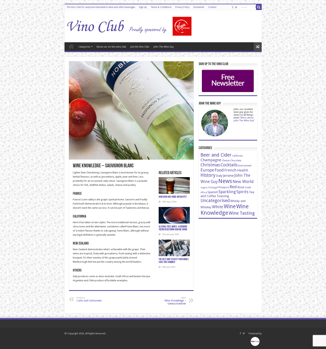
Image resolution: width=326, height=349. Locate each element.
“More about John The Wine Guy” (244, 119)
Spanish (213, 192)
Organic (204, 187)
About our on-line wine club (111, 46)
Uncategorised (215, 200)
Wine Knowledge (225, 209)
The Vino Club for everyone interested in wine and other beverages (100, 7)
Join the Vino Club (139, 46)
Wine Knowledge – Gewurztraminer (175, 301)
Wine (230, 206)
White (217, 206)
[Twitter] (236, 7)
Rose (240, 187)
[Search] (259, 7)
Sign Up (143, 7)
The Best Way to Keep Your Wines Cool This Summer (174, 261)
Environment (244, 165)
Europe (207, 170)
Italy (219, 176)
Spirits (242, 191)
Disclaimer (198, 7)
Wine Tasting (242, 213)
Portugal (213, 187)
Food (219, 170)
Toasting (223, 196)
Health (242, 170)
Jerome (228, 176)
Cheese (226, 160)
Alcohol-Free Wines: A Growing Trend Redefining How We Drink (173, 228)
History (208, 175)
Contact (212, 7)
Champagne (211, 160)
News (225, 181)
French (230, 170)
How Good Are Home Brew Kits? (173, 197)
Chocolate (235, 160)
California (237, 155)
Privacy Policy (182, 7)
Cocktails (229, 164)
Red (233, 186)
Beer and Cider (216, 155)
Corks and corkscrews (89, 299)
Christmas (210, 165)
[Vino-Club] (129, 25)
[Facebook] (232, 7)
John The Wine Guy (163, 46)
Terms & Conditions (161, 7)
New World (243, 181)
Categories (84, 46)
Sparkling (227, 191)
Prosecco (223, 187)
